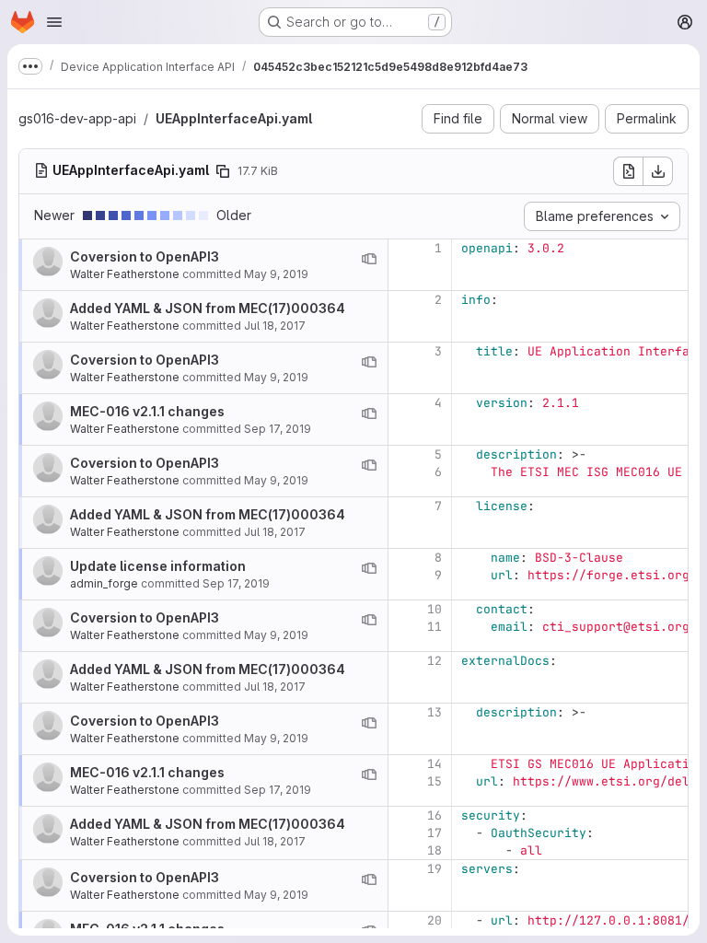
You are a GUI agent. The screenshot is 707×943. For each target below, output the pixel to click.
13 (434, 712)
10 (434, 609)
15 (434, 781)
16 (434, 815)
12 (434, 661)
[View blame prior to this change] (369, 258)
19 (434, 869)
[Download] (658, 171)
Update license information (158, 566)
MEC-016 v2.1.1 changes (147, 411)
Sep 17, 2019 (277, 429)
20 (434, 920)
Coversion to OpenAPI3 (144, 256)
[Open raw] (628, 171)
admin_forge (104, 583)
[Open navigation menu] (54, 22)
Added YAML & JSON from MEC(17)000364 (207, 308)
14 (434, 764)
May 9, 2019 (276, 274)
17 (434, 833)
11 (434, 626)
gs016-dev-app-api (77, 118)
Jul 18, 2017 (275, 325)
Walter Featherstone (125, 274)
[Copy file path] (223, 171)
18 (434, 850)
